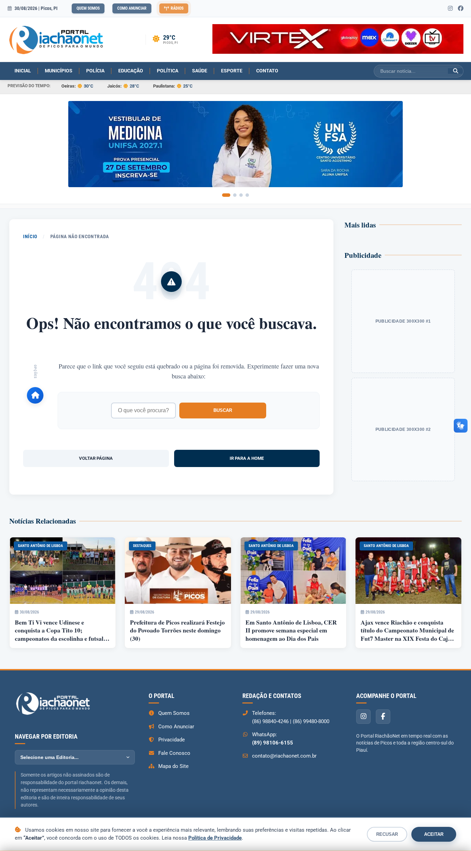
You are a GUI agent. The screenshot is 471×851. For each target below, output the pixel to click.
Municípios (58, 70)
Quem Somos (88, 8)
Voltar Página (96, 458)
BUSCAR (222, 410)
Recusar (387, 834)
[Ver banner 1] (226, 195)
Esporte (231, 70)
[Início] (35, 395)
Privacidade (171, 740)
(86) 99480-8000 (311, 721)
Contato (267, 70)
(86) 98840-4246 (270, 721)
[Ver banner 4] (247, 195)
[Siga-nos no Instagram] (450, 8)
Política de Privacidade (215, 838)
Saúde (199, 70)
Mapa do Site (173, 766)
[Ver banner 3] (241, 195)
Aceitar (433, 834)
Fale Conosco (174, 753)
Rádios (177, 8)
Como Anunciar (132, 8)
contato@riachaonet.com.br (284, 756)
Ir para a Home (247, 458)
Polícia (95, 70)
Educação (130, 70)
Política (167, 70)
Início (30, 236)
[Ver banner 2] (235, 195)
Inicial (22, 70)
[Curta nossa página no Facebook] (460, 8)
